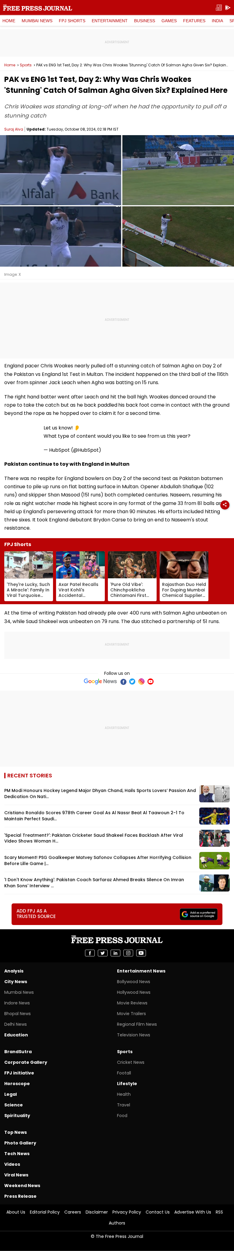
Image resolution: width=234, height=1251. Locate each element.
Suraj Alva (13, 129)
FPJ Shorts (72, 20)
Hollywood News (134, 992)
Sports (26, 65)
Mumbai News (37, 20)
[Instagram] (141, 681)
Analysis (13, 971)
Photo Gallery (20, 1143)
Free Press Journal (37, 8)
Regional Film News (137, 1024)
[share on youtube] (141, 953)
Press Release (20, 1196)
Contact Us (158, 1212)
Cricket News (130, 1062)
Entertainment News (141, 971)
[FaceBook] (123, 681)
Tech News (17, 1154)
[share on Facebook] (90, 953)
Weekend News (22, 1186)
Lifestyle (127, 1084)
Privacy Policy (126, 1212)
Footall (124, 1073)
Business (144, 20)
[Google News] (100, 681)
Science (13, 1105)
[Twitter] (132, 681)
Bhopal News (17, 1014)
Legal (10, 1094)
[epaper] (219, 8)
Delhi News (15, 1024)
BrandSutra (18, 1052)
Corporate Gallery (25, 1062)
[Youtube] (150, 681)
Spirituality (17, 1116)
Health (124, 1094)
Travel (123, 1105)
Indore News (17, 1003)
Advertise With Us (192, 1212)
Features (194, 20)
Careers (72, 1212)
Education (16, 1035)
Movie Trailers (131, 1014)
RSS (219, 1212)
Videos (12, 1164)
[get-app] (228, 8)
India (217, 20)
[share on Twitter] (103, 953)
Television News (133, 1035)
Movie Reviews (132, 1003)
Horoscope (17, 1084)
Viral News (16, 1175)
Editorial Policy (45, 1212)
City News (15, 982)
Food (122, 1116)
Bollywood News (133, 982)
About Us (15, 1212)
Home (8, 20)
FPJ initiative (19, 1073)
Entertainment (110, 20)
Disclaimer (97, 1212)
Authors (117, 1223)
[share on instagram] (128, 953)
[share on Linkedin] (115, 953)
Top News (15, 1132)
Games (169, 20)
